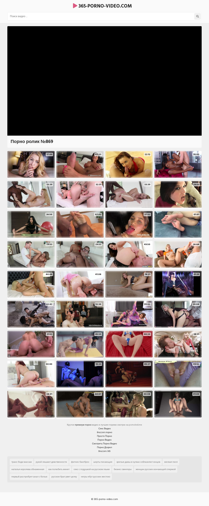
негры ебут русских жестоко (95, 477)
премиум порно (83, 425)
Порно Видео (104, 440)
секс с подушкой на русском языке (92, 469)
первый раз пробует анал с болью (29, 477)
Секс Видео (104, 428)
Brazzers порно (104, 432)
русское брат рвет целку (64, 477)
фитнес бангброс (80, 462)
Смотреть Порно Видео (104, 443)
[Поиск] (197, 16)
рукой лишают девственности (51, 462)
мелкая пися (171, 462)
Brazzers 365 (104, 451)
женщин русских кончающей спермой (156, 469)
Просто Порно (104, 436)
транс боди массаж (21, 462)
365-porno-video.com (104, 6)
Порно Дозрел (104, 447)
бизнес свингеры (123, 469)
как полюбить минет (59, 469)
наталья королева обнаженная (27, 469)
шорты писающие (102, 462)
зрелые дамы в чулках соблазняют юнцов (138, 462)
